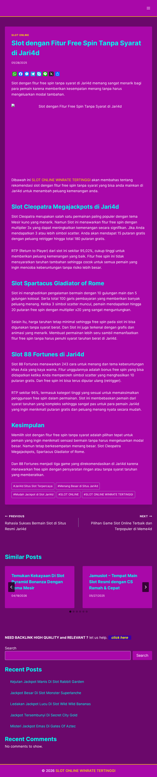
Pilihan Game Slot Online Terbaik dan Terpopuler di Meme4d (121, 523)
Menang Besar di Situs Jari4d (78, 486)
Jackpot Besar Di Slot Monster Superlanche (45, 693)
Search (10, 648)
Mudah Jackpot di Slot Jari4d (33, 494)
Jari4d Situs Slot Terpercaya (33, 486)
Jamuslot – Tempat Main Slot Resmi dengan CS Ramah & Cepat (113, 581)
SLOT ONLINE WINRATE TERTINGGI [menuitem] (61, 180)
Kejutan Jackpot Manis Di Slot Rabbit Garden (47, 682)
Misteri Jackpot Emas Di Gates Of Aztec (43, 726)
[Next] (145, 587)
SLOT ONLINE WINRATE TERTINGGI (108, 494)
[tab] (70, 612)
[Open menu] (148, 8)
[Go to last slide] (11, 587)
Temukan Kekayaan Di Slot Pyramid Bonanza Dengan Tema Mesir (37, 581)
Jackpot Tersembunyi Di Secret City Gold (43, 715)
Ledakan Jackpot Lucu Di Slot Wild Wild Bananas (50, 704)
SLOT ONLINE (20, 35)
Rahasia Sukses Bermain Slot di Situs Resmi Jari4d (35, 523)
